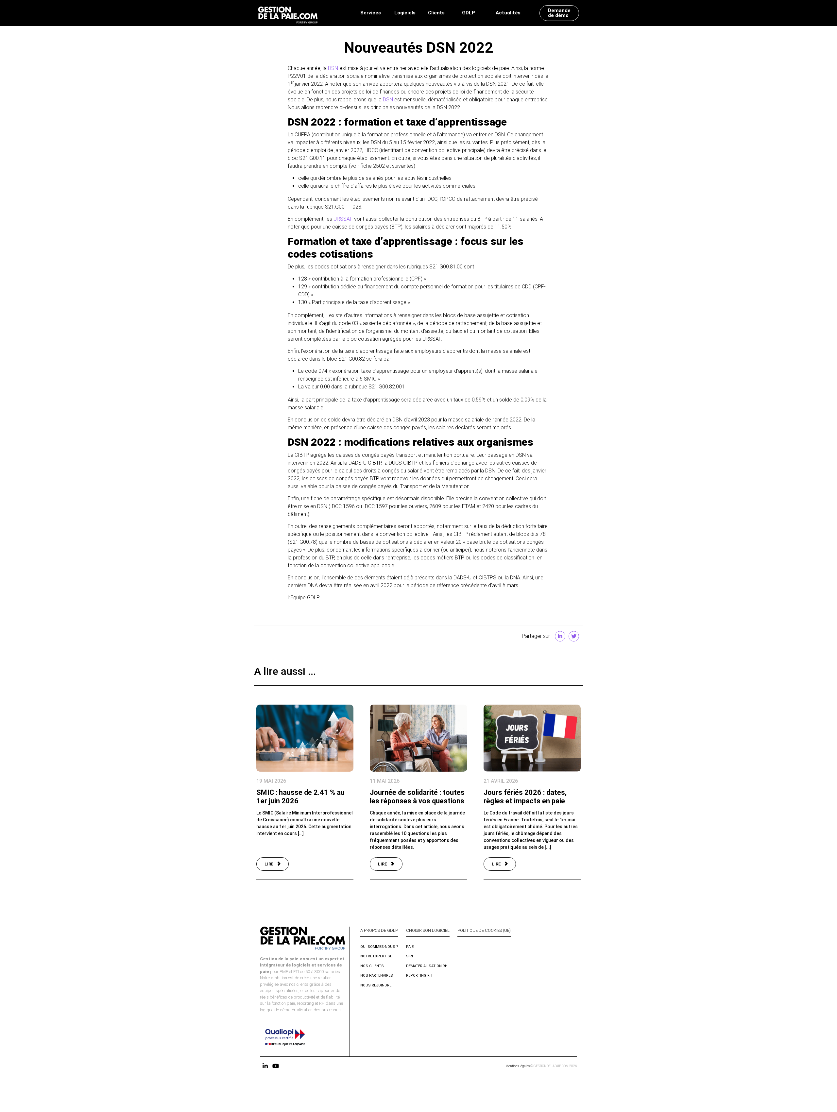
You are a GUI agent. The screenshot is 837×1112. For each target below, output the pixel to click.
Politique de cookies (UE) (484, 930)
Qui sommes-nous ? (379, 947)
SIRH (410, 956)
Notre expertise (376, 956)
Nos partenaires (376, 975)
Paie (410, 947)
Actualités (508, 13)
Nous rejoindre (375, 985)
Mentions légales (517, 1066)
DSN (333, 68)
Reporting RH (419, 975)
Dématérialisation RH (427, 966)
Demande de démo (559, 13)
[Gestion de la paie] (288, 13)
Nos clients (372, 966)
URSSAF (343, 219)
